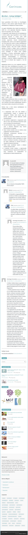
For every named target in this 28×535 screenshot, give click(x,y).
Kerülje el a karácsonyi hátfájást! (13, 436)
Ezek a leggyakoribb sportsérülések (14, 412)
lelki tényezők (21, 514)
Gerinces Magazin (4, 532)
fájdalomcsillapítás (10, 502)
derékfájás (11, 500)
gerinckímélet (11, 507)
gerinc (17, 502)
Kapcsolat (5, 490)
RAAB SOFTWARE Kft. (22, 533)
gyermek (3, 511)
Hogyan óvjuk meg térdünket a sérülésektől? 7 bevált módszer (12, 375)
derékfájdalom (4, 500)
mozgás (19, 516)
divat (4, 18)
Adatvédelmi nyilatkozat (8, 482)
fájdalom (6, 18)
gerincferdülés (19, 505)
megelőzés (4, 516)
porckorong (22, 518)
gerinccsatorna (12, 505)
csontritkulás (9, 498)
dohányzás (17, 500)
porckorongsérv (13, 520)
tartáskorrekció (4, 525)
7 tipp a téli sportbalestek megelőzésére (15, 432)
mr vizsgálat (4, 518)
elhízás (21, 500)
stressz (13, 523)
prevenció (19, 520)
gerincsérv (11, 509)
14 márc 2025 (11, 381)
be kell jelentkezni (18, 353)
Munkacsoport (6, 487)
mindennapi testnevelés (12, 516)
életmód (23, 525)
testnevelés (11, 525)
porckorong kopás (5, 520)
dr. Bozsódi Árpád (17, 17)
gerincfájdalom (5, 507)
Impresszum (5, 485)
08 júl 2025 (11, 372)
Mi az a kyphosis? (11, 422)
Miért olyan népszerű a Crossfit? (14, 427)
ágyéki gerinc (17, 525)
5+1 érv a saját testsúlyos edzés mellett (15, 417)
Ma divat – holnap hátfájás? (11, 16)
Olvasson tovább (5, 475)
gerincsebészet (5, 509)
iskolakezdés (4, 514)
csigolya (3, 498)
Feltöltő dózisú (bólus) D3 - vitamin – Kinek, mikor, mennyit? (16, 370)
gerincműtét (18, 507)
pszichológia (4, 523)
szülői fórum (18, 523)
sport (9, 523)
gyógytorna (9, 511)
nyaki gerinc (16, 518)
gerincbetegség (5, 505)
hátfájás (10, 18)
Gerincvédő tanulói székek (12, 380)
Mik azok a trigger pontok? (12, 446)
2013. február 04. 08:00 (7, 17)
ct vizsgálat (15, 498)
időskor (19, 511)
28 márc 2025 (5, 377)
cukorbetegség (21, 498)
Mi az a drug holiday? (11, 441)
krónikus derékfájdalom (13, 514)
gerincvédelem (17, 509)
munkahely (10, 518)
